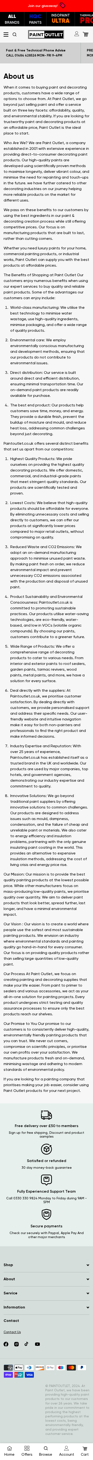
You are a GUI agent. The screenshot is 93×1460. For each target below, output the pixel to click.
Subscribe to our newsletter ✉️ (46, 754)
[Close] (81, 661)
